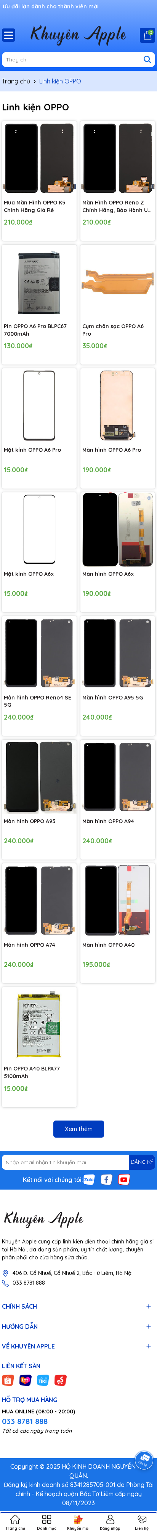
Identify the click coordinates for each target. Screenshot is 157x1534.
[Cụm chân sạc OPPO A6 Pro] (117, 282)
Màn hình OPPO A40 (108, 944)
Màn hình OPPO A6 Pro (111, 449)
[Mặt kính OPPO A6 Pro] (39, 405)
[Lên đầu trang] (141, 1488)
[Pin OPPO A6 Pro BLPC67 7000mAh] (39, 282)
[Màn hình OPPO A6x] (117, 529)
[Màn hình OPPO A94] (117, 777)
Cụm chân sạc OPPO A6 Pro (113, 330)
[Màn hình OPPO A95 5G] (117, 653)
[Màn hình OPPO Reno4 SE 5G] (39, 653)
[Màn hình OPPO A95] (39, 777)
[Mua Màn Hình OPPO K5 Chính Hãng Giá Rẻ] (39, 158)
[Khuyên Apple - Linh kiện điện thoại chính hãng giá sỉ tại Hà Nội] (78, 35)
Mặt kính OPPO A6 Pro (32, 449)
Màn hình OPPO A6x (108, 574)
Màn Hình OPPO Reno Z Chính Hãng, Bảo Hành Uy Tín (116, 206)
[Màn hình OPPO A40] (117, 900)
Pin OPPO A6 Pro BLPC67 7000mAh (35, 330)
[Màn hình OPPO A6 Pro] (117, 405)
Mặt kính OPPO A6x (29, 574)
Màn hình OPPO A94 (108, 821)
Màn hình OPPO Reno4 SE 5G (37, 701)
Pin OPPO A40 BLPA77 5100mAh (32, 1072)
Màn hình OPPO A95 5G (112, 697)
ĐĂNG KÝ (142, 1161)
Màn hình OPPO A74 (29, 944)
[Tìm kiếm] (147, 59)
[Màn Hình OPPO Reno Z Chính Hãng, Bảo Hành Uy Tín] (117, 158)
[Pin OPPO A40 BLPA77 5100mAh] (39, 1024)
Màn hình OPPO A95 (30, 821)
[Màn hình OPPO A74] (39, 900)
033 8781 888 (29, 1282)
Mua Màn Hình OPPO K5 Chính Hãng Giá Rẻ (35, 206)
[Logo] (78, 1220)
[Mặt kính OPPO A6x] (39, 529)
